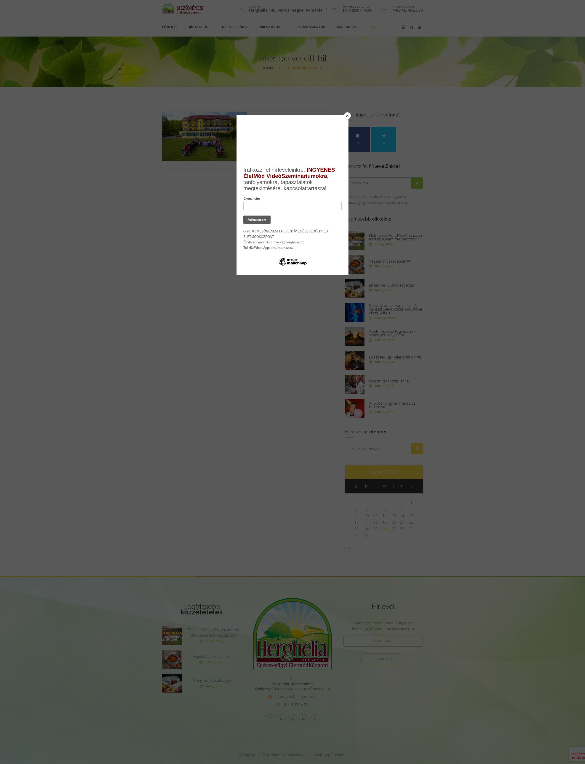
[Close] (347, 115)
